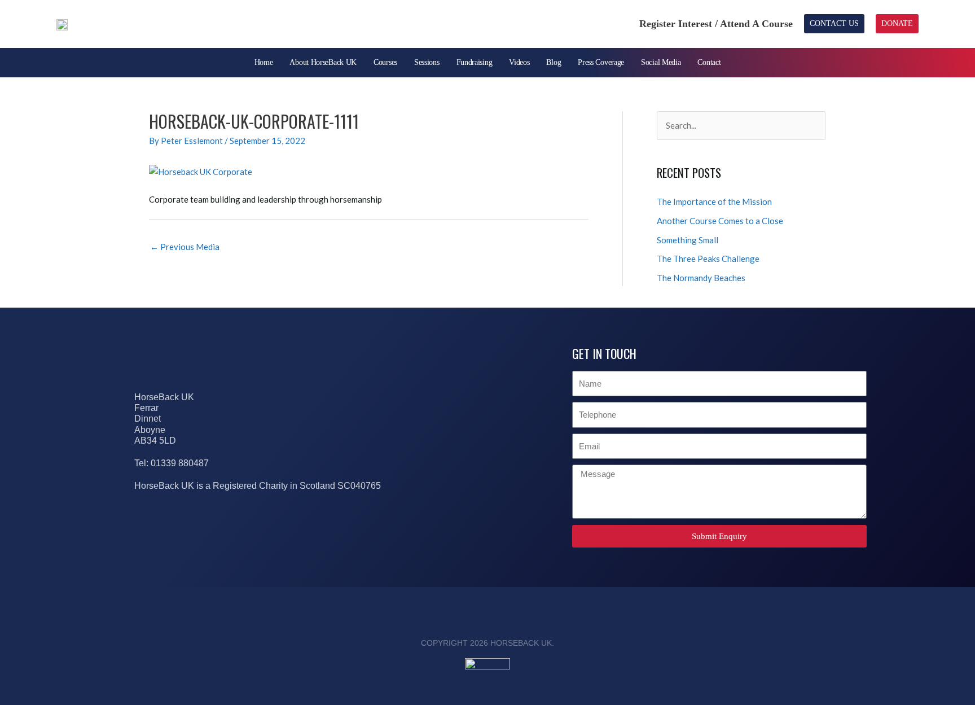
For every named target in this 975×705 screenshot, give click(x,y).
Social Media (660, 62)
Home (263, 62)
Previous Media (184, 247)
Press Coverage (601, 62)
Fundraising (474, 62)
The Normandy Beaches (701, 278)
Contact (709, 62)
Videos (519, 62)
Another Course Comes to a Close (720, 221)
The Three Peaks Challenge (708, 258)
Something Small (687, 240)
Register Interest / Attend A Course (716, 23)
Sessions (427, 62)
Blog (553, 62)
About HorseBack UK (323, 62)
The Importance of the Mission (714, 201)
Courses (385, 62)
